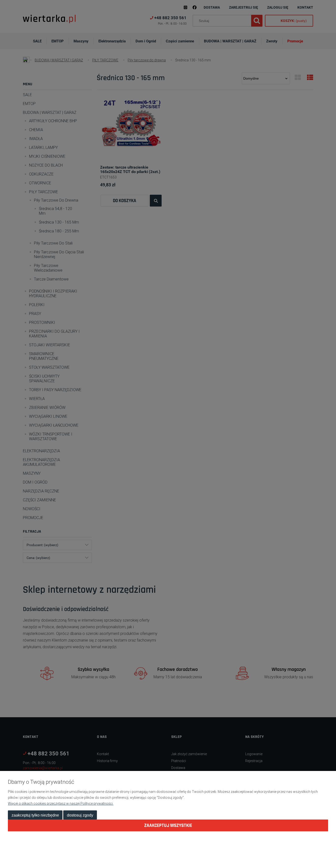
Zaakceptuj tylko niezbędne (35, 815)
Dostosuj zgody (80, 815)
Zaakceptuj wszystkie (168, 825)
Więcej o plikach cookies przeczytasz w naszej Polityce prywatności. (60, 803)
